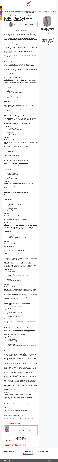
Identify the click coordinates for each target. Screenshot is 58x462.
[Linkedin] (21, 30)
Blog (34, 9)
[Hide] (0, 20)
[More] (26, 30)
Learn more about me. (47, 44)
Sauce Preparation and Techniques (20, 8)
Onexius (42, 451)
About (35, 460)
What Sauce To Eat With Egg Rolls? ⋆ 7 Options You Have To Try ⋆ (17, 444)
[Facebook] (16, 30)
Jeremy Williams (20, 24)
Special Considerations (27, 9)
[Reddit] (19, 30)
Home (5, 15)
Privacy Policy (48, 460)
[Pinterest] (22, 30)
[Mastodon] (1, 14)
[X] (17, 30)
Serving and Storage (47, 8)
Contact (37, 460)
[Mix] (1, 16)
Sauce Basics (8, 8)
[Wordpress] (6, 434)
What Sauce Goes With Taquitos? (14, 423)
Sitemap (52, 460)
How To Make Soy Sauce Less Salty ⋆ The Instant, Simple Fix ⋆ (16, 445)
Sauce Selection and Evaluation (35, 8)
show (10, 440)
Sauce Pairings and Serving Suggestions (25, 15)
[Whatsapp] (24, 30)
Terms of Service (42, 460)
